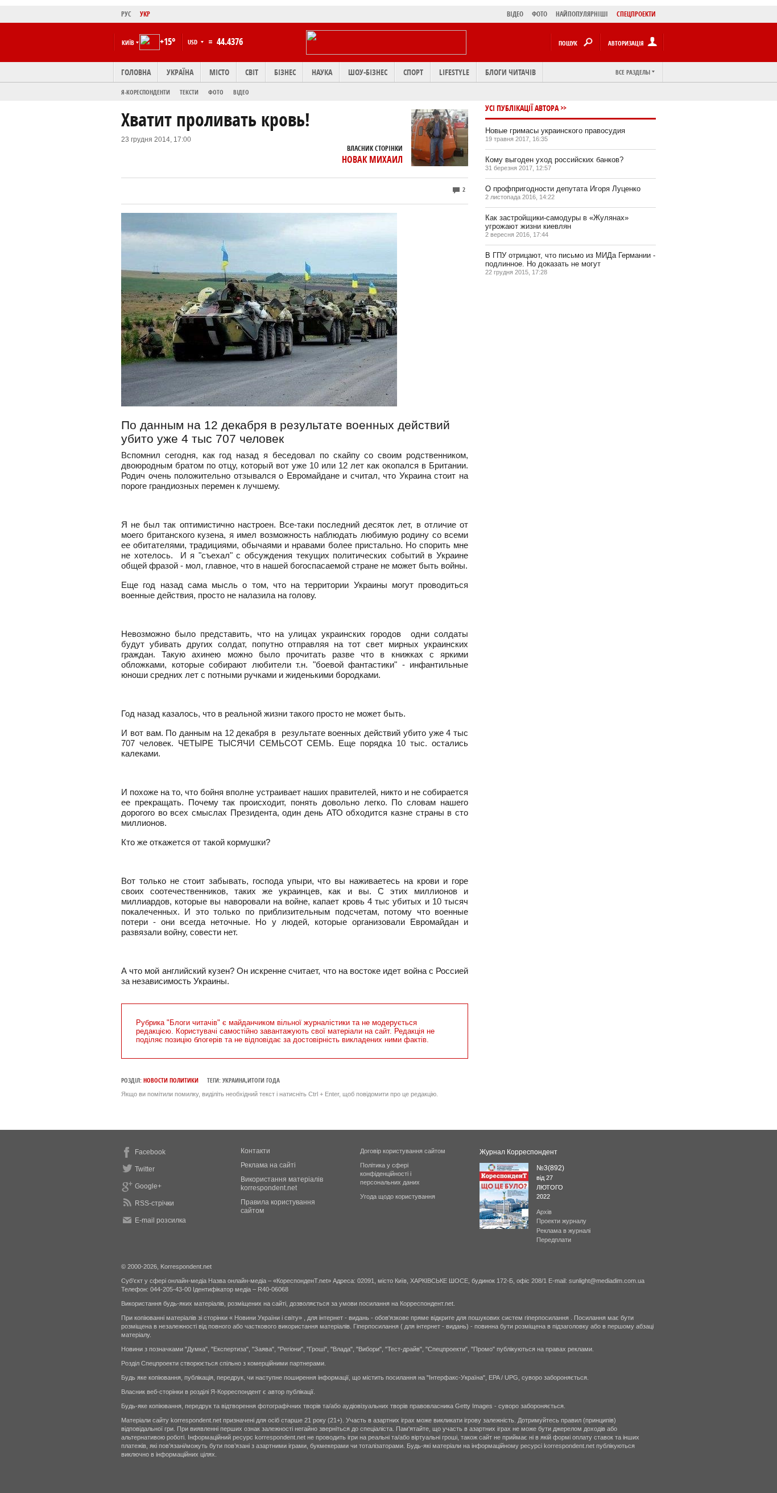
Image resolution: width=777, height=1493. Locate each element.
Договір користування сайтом (402, 1150)
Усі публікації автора (522, 107)
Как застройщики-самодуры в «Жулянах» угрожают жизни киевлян (557, 222)
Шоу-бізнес (367, 72)
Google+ (148, 1186)
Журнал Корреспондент (518, 1152)
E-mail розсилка (160, 1220)
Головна (136, 72)
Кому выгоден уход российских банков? (554, 159)
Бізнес (285, 72)
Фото (216, 92)
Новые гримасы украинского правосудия (555, 130)
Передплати (553, 1239)
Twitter (145, 1169)
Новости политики (171, 1080)
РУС (126, 14)
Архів (544, 1211)
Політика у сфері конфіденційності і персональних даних (390, 1174)
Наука (322, 72)
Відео (241, 92)
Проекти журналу (561, 1221)
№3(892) (550, 1168)
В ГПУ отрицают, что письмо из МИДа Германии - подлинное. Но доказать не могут (570, 259)
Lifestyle (454, 72)
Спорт (413, 72)
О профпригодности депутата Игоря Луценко (562, 188)
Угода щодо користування (397, 1196)
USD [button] (193, 42)
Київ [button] (128, 42)
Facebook (150, 1152)
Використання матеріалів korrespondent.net (282, 1183)
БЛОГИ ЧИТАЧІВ (510, 72)
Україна (180, 72)
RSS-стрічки (154, 1203)
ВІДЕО (515, 14)
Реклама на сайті (268, 1165)
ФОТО (539, 14)
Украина (234, 1080)
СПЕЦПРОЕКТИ (636, 14)
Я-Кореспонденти (145, 92)
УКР (145, 14)
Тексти (189, 92)
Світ (251, 72)
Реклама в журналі (563, 1230)
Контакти (255, 1151)
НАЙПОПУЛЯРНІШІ (582, 14)
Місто (219, 72)
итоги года (263, 1080)
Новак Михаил (372, 159)
